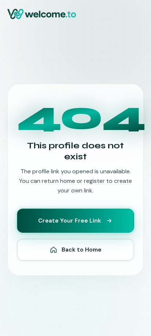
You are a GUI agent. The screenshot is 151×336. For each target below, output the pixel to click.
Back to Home (82, 249)
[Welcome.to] (41, 14)
